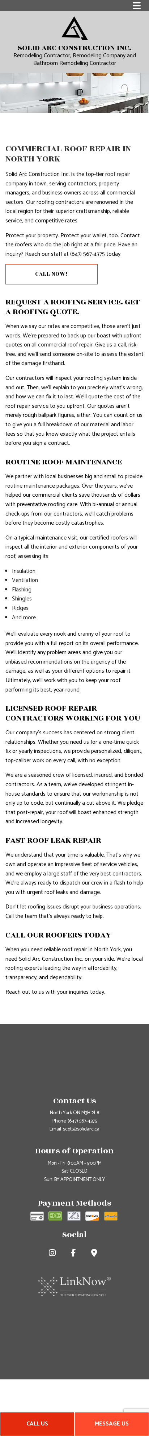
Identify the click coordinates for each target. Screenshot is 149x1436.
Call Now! (51, 274)
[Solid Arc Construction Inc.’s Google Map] (96, 1254)
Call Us (37, 1424)
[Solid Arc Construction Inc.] (74, 28)
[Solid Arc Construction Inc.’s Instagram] (53, 1254)
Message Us (112, 1424)
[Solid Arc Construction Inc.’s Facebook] (74, 1254)
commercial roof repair (65, 345)
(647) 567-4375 (82, 1121)
